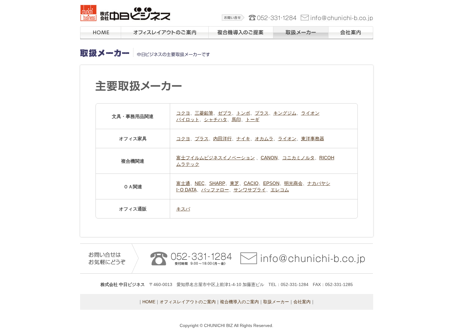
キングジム (284, 113)
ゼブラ (225, 113)
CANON (269, 157)
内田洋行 (222, 138)
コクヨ (183, 113)
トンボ (243, 113)
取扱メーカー (286, 43)
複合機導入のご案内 (239, 301)
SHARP (217, 183)
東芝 (234, 183)
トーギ (252, 119)
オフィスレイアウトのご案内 (99, 46)
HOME (148, 301)
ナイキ (243, 138)
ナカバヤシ (318, 183)
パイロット (187, 119)
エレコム (280, 189)
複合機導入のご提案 (228, 43)
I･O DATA (186, 189)
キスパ (183, 208)
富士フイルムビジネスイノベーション (215, 157)
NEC (200, 183)
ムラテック (187, 164)
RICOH (326, 157)
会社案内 (302, 301)
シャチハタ (215, 119)
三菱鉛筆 (204, 113)
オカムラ (264, 138)
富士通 (183, 183)
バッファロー (215, 189)
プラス (262, 113)
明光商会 (293, 183)
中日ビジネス (92, 24)
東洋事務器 (312, 138)
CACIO (251, 183)
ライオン (310, 113)
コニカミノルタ (298, 157)
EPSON (271, 183)
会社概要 (337, 43)
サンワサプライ (250, 189)
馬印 (236, 119)
